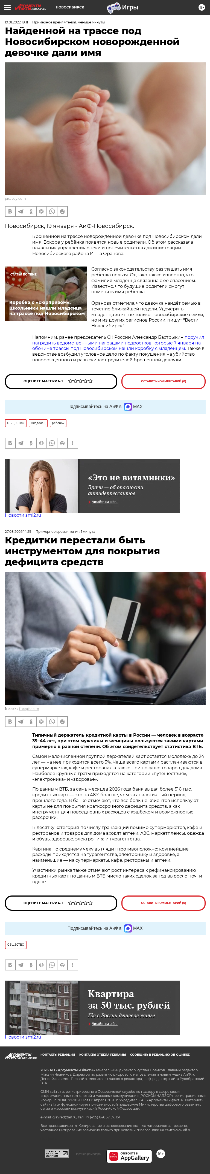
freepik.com (29, 709)
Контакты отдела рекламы (102, 1055)
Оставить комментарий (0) (163, 381)
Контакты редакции (57, 1055)
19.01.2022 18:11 (16, 22)
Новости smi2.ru (23, 515)
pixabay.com (15, 198)
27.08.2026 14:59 (18, 531)
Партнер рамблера (88, 1153)
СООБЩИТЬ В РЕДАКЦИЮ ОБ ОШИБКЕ (160, 1055)
